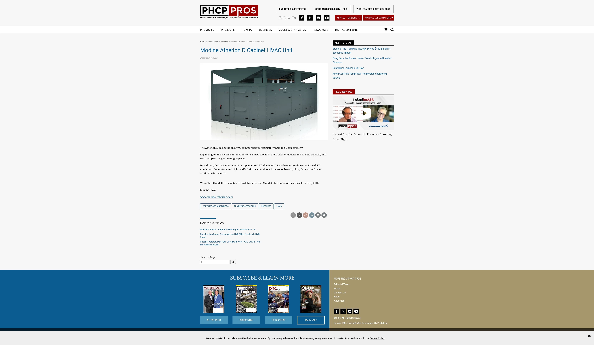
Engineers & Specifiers (292, 9)
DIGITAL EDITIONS (346, 29)
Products (266, 206)
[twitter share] (299, 215)
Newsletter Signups (348, 18)
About (337, 296)
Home (203, 41)
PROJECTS (228, 29)
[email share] (318, 215)
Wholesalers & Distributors (373, 9)
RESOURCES (320, 29)
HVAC (279, 206)
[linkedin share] (311, 215)
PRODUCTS (207, 29)
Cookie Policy (377, 338)
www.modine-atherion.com (216, 196)
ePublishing (381, 323)
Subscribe (214, 320)
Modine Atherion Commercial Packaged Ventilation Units (227, 229)
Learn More (311, 320)
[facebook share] (293, 215)
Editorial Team (341, 284)
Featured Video (343, 91)
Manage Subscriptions (378, 18)
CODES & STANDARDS (292, 29)
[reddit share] (305, 215)
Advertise (339, 300)
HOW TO (247, 29)
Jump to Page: (208, 257)
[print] (324, 215)
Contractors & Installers (331, 9)
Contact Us (340, 292)
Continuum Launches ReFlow (348, 68)
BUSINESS (265, 29)
